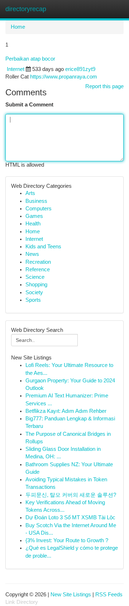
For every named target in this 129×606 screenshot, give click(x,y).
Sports (33, 300)
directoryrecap (25, 9)
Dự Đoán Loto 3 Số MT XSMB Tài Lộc (70, 517)
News (32, 254)
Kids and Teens (43, 246)
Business (36, 201)
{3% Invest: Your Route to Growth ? (66, 540)
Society (34, 292)
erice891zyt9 (80, 69)
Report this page (104, 86)
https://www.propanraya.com (63, 77)
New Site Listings (71, 594)
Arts (30, 193)
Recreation (38, 262)
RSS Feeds (109, 594)
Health (32, 223)
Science (34, 277)
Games (34, 216)
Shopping (36, 284)
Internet (15, 69)
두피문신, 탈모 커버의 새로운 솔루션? (70, 495)
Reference (37, 269)
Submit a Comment (29, 105)
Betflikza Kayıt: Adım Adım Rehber (65, 411)
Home (18, 27)
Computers (38, 208)
